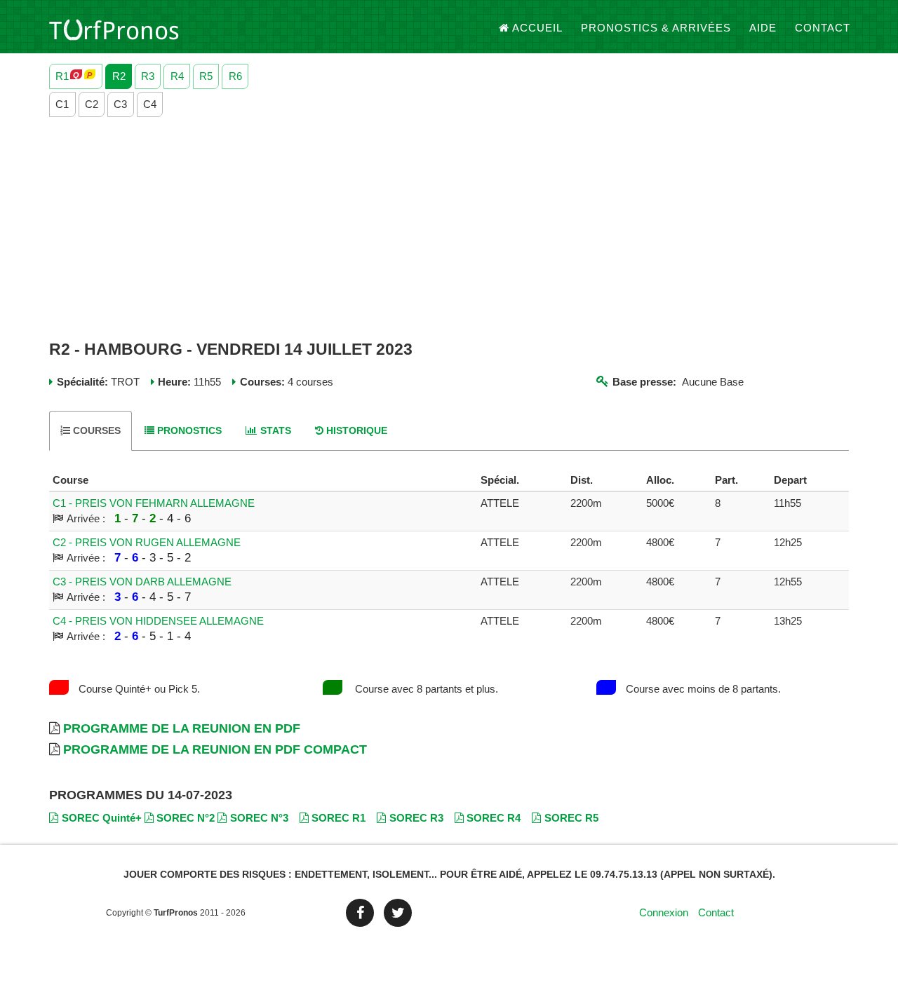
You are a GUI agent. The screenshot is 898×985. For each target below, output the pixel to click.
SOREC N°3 (259, 818)
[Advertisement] (449, 229)
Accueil (537, 28)
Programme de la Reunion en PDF (181, 728)
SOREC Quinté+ (102, 818)
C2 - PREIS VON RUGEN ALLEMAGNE (147, 542)
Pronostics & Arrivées (656, 28)
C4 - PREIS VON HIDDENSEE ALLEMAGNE (158, 621)
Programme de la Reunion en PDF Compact (215, 749)
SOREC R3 (416, 818)
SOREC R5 (571, 818)
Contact (822, 28)
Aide (763, 28)
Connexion (663, 912)
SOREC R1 (338, 818)
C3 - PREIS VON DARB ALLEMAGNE (142, 581)
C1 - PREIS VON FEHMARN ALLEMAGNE (154, 503)
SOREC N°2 (185, 818)
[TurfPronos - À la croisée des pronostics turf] (114, 28)
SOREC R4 (494, 818)
